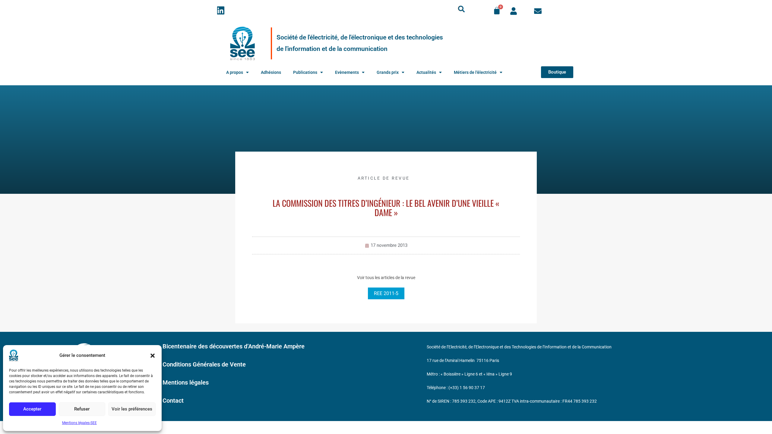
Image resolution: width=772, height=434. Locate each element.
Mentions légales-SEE (79, 423)
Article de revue (384, 178)
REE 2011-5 (386, 293)
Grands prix (388, 72)
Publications (305, 72)
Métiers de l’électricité (475, 72)
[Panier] (497, 10)
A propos (234, 72)
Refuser (82, 409)
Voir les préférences (132, 409)
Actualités (426, 72)
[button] (153, 356)
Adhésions (271, 72)
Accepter (32, 409)
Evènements (347, 72)
